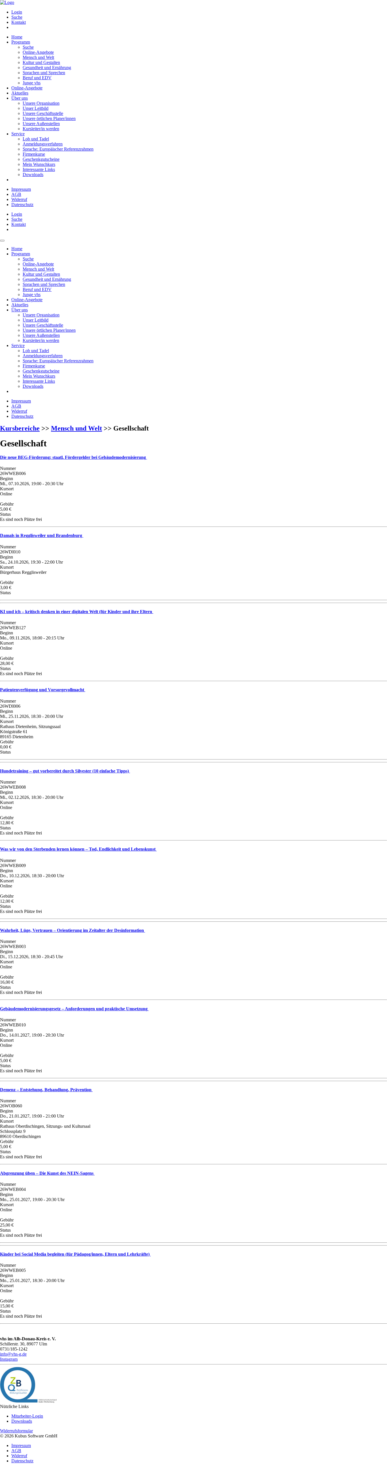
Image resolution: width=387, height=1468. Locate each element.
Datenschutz (22, 204)
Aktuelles (19, 93)
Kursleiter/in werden (41, 128)
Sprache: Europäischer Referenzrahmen (58, 149)
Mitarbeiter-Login (27, 1416)
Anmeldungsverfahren (43, 144)
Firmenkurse (34, 154)
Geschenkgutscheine (41, 159)
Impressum (21, 189)
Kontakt (18, 22)
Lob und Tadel (36, 138)
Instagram (9, 1359)
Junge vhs (32, 82)
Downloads (33, 174)
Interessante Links (39, 169)
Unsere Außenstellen (41, 123)
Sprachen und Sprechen (44, 72)
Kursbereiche (20, 428)
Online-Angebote (38, 52)
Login (16, 12)
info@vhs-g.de (13, 1354)
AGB (16, 194)
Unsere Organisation (41, 103)
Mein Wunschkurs (39, 164)
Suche (16, 17)
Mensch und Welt (38, 57)
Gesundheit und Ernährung (47, 67)
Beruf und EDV (37, 77)
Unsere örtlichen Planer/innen (49, 118)
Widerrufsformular (16, 1430)
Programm (20, 42)
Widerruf (19, 199)
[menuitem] (199, 12)
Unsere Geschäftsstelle (43, 113)
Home (16, 37)
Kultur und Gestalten (41, 62)
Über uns (19, 98)
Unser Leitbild (35, 108)
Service (18, 133)
